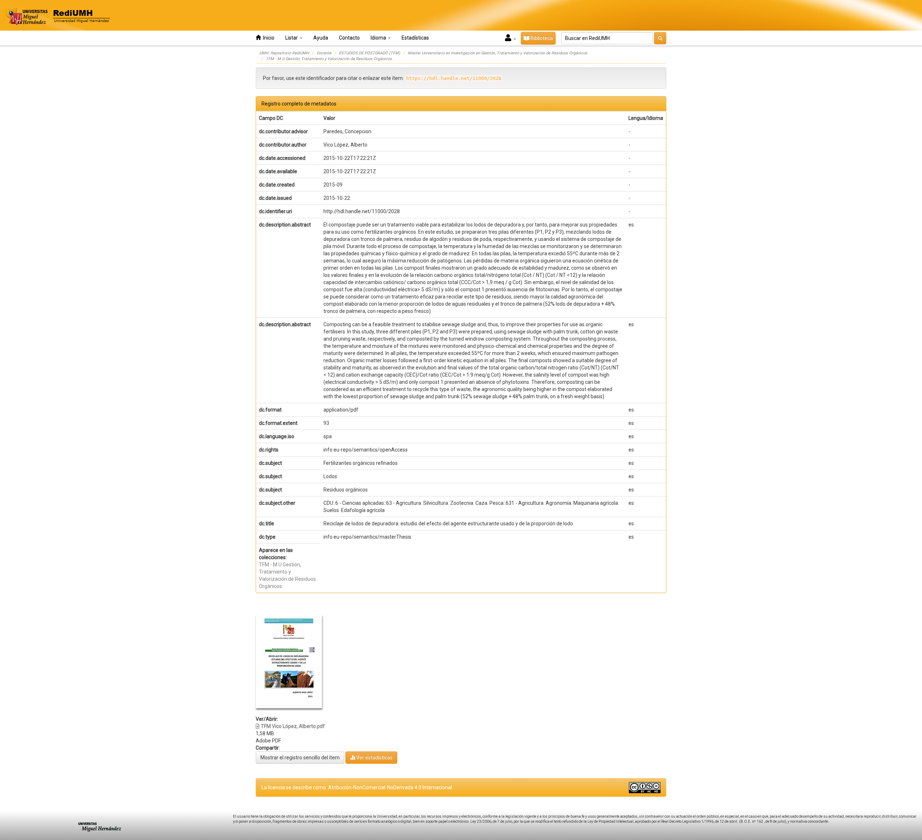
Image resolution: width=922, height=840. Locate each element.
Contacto (349, 38)
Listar (292, 38)
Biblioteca (541, 38)
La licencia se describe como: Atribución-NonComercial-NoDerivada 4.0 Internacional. (357, 787)
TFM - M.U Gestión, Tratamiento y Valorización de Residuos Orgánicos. (329, 59)
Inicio (267, 38)
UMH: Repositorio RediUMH (284, 53)
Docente (324, 53)
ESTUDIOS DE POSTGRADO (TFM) (369, 53)
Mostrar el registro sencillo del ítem (300, 757)
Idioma (379, 38)
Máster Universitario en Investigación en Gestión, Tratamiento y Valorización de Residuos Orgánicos (497, 53)
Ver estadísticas (374, 757)
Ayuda (320, 38)
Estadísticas (415, 38)
